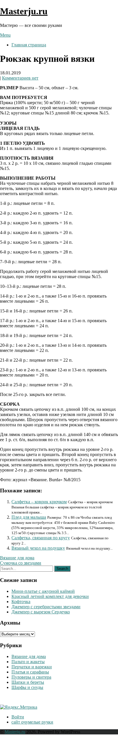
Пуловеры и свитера (31, 677)
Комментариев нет (20, 78)
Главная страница (28, 44)
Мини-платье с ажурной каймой (43, 591)
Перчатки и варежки (31, 666)
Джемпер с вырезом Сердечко (40, 611)
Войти (17, 716)
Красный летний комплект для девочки (50, 596)
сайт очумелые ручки (32, 722)
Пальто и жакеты (28, 661)
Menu (5, 35)
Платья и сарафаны (30, 671)
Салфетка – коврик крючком (39, 501)
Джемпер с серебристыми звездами (45, 606)
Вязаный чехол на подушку (38, 548)
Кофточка (20, 601)
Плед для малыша (28, 517)
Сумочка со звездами (20, 562)
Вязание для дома (17, 557)
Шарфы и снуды (27, 687)
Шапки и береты (27, 682)
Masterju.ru (24, 11)
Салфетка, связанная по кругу (40, 537)
